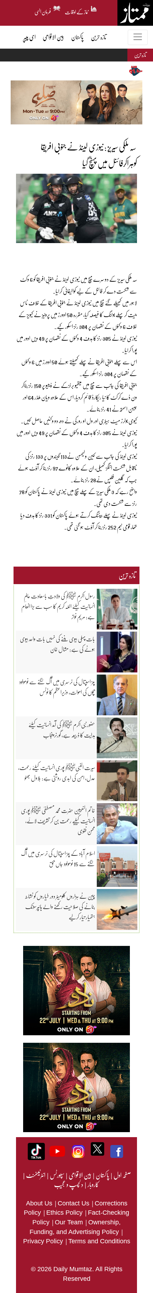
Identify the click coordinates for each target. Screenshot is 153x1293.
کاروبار (93, 1184)
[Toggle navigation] (138, 37)
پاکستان (102, 1175)
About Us (40, 1203)
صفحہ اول (122, 1175)
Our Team (70, 1222)
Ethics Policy (65, 1212)
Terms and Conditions (99, 1241)
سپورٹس (56, 1175)
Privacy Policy (44, 1241)
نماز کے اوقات (77, 10)
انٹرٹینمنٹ (35, 1175)
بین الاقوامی (79, 1175)
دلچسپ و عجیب (68, 1184)
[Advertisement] (75, 254)
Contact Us (74, 1203)
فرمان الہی (43, 10)
